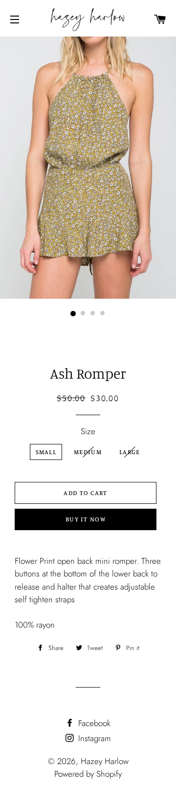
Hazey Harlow (105, 761)
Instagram (93, 738)
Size (88, 431)
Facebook (93, 723)
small (46, 452)
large (129, 452)
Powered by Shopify (88, 774)
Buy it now (86, 519)
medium (88, 452)
